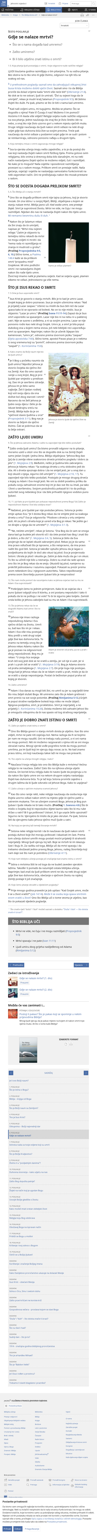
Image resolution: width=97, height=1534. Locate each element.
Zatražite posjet (71, 1427)
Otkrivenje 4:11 (57, 853)
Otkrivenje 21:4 (76, 92)
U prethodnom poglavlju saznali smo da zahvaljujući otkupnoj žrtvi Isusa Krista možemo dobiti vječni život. (47, 86)
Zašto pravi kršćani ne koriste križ (25, 1299)
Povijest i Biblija (10, 1454)
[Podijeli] (87, 15)
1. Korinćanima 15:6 (30, 346)
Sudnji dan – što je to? (19, 1335)
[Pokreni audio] (82, 15)
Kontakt (69, 1431)
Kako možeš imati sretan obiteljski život (28, 1207)
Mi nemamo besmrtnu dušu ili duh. (28, 215)
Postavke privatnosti (57, 1521)
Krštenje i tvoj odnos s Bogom (23, 1244)
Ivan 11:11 (49, 940)
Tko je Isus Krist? (17, 1116)
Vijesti (68, 1412)
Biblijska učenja (9, 1412)
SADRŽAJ (48, 1073)
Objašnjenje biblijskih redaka (14, 1420)
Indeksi (37, 1447)
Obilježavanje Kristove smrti (76, 1442)
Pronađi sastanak (34, 1480)
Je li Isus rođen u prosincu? (22, 1372)
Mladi (6, 1439)
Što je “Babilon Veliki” (19, 1363)
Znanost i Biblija (10, 1450)
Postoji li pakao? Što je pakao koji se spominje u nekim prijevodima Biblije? (50, 1015)
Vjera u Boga (9, 1447)
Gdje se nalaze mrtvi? (20, 1134)
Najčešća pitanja (72, 1423)
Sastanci (69, 1438)
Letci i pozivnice (41, 1428)
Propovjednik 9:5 (63, 99)
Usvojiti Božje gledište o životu (23, 1198)
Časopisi (38, 1435)
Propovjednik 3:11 (19, 418)
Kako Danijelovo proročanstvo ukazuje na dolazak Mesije (36, 1271)
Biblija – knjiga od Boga (20, 1097)
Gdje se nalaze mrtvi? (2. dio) (35, 989)
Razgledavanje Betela (74, 1435)
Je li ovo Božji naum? (19, 1080)
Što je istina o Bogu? (19, 1088)
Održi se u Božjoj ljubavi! (21, 1253)
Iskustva (69, 1453)
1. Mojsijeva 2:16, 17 (66, 474)
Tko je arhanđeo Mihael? (21, 1354)
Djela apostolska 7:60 (21, 338)
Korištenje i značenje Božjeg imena (25, 1262)
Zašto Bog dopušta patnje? (22, 1180)
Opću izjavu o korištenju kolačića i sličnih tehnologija (56, 1518)
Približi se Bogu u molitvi (21, 1235)
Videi (37, 1458)
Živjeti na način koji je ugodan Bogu (26, 1189)
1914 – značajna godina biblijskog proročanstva (32, 1345)
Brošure (38, 1424)
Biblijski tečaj (9, 1424)
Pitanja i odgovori (10, 1417)
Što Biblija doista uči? (29, 15)
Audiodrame (39, 1465)
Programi (38, 1443)
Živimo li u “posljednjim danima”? (25, 1162)
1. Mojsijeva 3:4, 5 (41, 538)
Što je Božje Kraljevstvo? (20, 1152)
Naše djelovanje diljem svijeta (77, 1457)
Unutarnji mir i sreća (11, 1432)
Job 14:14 (37, 894)
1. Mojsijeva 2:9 (23, 463)
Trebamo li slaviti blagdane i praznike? (27, 1381)
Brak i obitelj (8, 1435)
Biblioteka (5, 15)
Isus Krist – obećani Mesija (21, 1281)
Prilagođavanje (32, 1528)
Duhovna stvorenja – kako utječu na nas (28, 1171)
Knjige (15, 15)
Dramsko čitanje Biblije (43, 1469)
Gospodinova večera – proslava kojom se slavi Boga (33, 1308)
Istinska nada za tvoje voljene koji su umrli (29, 1143)
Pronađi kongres (56, 1480)
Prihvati (7, 1528)
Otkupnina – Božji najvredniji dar (24, 1125)
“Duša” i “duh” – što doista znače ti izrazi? (28, 1317)
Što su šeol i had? (17, 1326)
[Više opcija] (93, 15)
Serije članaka (40, 1432)
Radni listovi (39, 1439)
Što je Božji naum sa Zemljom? (23, 1106)
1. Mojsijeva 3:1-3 (57, 524)
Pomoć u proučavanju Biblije (14, 1428)
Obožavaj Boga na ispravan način (25, 1226)
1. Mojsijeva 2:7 (43, 668)
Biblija (37, 1417)
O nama (69, 1418)
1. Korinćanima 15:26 (30, 708)
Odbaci (18, 1528)
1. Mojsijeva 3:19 (49, 664)
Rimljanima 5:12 (26, 950)
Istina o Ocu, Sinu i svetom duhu (24, 1290)
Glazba (37, 1462)
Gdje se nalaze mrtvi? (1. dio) (35, 978)
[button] (30, 10)
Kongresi (69, 1446)
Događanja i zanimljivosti (75, 1450)
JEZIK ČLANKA (81, 21)
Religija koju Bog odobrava (22, 1216)
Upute (37, 1450)
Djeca (6, 1443)
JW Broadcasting (41, 1454)
